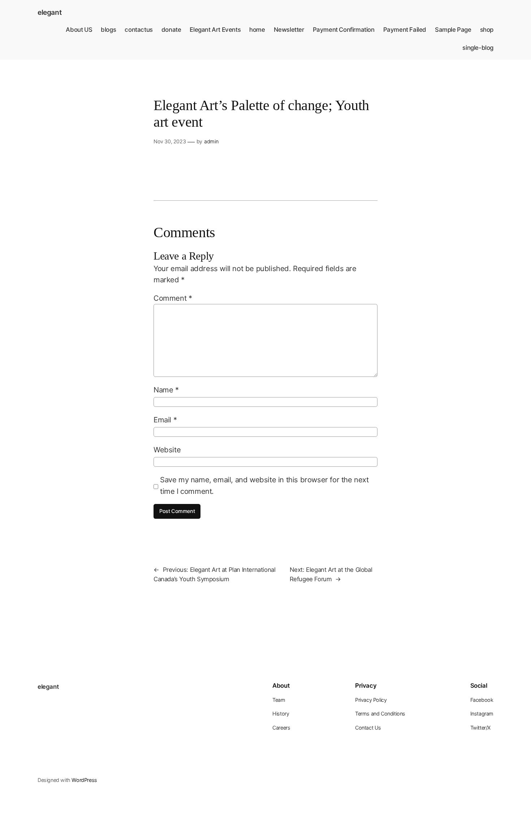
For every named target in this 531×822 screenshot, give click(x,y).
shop (486, 29)
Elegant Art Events (215, 29)
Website (167, 449)
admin (211, 141)
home (257, 29)
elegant (49, 12)
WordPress (84, 780)
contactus (138, 29)
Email (165, 419)
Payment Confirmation (344, 29)
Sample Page (453, 29)
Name (166, 389)
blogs (108, 29)
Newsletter (289, 29)
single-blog (477, 47)
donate (171, 29)
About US (79, 29)
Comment (173, 298)
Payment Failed (404, 29)
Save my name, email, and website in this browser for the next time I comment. (264, 485)
